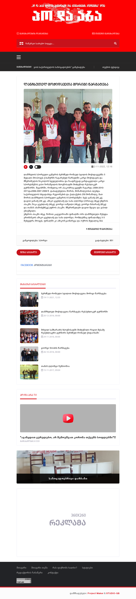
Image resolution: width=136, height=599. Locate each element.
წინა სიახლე (28, 252)
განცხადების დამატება (33, 34)
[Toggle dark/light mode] (37, 167)
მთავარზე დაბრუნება (99, 229)
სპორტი (43, 240)
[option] (68, 467)
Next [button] (111, 463)
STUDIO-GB (112, 593)
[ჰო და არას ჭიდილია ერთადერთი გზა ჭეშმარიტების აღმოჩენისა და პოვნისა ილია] (68, 23)
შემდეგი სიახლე (105, 252)
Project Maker (95, 593)
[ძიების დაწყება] (115, 43)
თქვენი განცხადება (107, 34)
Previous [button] (25, 463)
